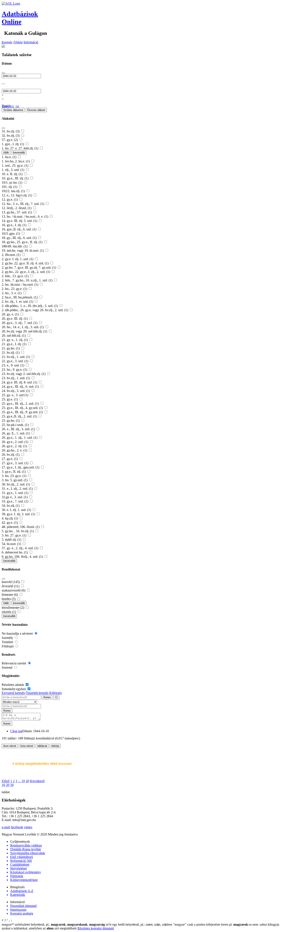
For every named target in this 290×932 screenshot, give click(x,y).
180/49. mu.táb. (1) (15, 246)
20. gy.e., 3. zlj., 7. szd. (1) (20, 323)
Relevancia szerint (14, 663)
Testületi (8, 642)
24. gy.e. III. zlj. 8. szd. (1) (20, 382)
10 (3, 785)
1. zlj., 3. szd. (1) (13, 170)
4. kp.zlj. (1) (10, 518)
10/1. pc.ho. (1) (12, 182)
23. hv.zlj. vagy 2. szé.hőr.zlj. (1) (24, 374)
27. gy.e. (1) (10, 459)
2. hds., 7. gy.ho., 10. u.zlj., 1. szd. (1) (27, 280)
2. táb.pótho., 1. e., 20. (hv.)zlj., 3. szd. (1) (30, 306)
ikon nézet (9, 746)
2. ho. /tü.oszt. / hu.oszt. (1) (20, 284)
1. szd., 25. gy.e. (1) (15, 165)
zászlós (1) (9, 612)
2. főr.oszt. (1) (11, 255)
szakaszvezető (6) (14, 590)
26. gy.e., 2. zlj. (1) (15, 446)
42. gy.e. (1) (10, 522)
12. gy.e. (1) (10, 199)
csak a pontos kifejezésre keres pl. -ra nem (216, 924)
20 (27, 781)
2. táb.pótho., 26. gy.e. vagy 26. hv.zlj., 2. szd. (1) (35, 310)
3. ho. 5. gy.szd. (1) (15, 480)
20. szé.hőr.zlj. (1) (14, 335)
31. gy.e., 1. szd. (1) (15, 493)
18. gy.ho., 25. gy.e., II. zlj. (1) (22, 242)
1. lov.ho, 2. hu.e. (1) (16, 161)
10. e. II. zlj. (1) (12, 174)
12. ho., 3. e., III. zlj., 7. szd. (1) (23, 204)
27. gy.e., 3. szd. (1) (15, 463)
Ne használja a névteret (18, 633)
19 (23, 781)
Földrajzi (8, 646)
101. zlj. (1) (10, 187)
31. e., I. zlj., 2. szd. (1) (18, 488)
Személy (8, 638)
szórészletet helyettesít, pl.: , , (53, 924)
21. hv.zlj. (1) (11, 352)
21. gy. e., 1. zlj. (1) (15, 340)
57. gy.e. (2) (10, 140)
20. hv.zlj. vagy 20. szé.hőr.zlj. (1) (25, 331)
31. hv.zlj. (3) (11, 131)
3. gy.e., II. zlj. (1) (14, 471)
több (6, 152)
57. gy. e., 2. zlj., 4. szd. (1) (20, 548)
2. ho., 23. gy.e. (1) (15, 289)
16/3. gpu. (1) (11, 233)
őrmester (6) (10, 594)
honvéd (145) (11, 582)
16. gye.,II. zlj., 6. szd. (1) (19, 229)
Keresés (7, 42)
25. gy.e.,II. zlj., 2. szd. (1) (20, 416)
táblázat (42, 746)
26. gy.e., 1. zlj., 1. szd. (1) (20, 437)
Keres (47, 697)
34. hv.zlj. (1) (11, 505)
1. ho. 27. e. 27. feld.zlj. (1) (20, 148)
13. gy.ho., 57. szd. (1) (17, 212)
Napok (6, 106)
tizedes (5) (9, 599)
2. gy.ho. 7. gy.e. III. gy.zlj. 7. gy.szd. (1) (29, 267)
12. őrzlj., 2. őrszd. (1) (17, 208)
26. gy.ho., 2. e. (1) (15, 450)
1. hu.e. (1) (9, 157)
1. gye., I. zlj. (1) (13, 144)
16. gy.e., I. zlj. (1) (14, 225)
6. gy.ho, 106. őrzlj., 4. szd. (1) (23, 556)
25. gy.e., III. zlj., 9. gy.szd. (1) (23, 412)
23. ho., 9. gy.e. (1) (15, 369)
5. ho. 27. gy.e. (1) (14, 535)
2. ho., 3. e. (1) (12, 293)
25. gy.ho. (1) (11, 420)
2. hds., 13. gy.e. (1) (15, 276)
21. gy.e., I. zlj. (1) (14, 344)
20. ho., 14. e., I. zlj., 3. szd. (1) (23, 327)
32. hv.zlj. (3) (11, 135)
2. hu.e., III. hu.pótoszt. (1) (20, 297)
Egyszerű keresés (13, 693)
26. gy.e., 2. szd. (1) (15, 442)
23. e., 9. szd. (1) (13, 365)
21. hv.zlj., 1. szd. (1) (16, 357)
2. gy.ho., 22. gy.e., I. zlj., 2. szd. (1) (26, 272)
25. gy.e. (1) (10, 399)
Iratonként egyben (14, 689)
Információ (31, 42)
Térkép (18, 42)
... (19, 781)
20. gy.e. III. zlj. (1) (15, 318)
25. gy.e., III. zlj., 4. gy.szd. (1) (23, 408)
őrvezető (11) (11, 586)
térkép (55, 746)
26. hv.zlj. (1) (11, 454)
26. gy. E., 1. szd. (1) (16, 433)
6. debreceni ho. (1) (15, 552)
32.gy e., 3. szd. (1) (15, 497)
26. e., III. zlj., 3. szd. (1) (19, 429)
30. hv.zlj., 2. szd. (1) (16, 484)
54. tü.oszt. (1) (12, 544)
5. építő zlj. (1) (12, 539)
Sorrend (7, 667)
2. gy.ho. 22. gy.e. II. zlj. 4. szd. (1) (25, 263)
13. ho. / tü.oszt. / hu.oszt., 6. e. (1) (25, 216)
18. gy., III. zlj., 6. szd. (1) (19, 238)
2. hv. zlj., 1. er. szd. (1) (18, 301)
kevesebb (19, 152)
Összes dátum (36, 110)
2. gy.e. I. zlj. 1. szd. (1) (18, 259)
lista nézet (26, 746)
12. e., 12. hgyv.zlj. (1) (17, 195)
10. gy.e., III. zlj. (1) (15, 178)
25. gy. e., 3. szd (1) (15, 395)
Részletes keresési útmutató (95, 928)
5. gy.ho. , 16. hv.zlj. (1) (18, 531)
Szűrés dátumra (13, 110)
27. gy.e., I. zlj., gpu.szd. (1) (21, 467)
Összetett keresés (37, 693)
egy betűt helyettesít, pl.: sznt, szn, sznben (139, 924)
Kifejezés (55, 693)
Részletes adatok (13, 685)
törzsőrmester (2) (13, 607)
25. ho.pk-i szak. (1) (16, 425)
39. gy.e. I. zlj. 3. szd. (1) (19, 514)
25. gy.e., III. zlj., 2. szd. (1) (21, 403)
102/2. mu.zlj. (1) (14, 191)
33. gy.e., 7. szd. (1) (15, 501)
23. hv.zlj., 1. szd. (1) (16, 378)
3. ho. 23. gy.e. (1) (14, 476)
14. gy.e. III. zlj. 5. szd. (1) (20, 221)
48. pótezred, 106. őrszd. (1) (21, 527)
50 (12, 785)
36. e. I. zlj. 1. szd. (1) (17, 510)
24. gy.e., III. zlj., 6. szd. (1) (21, 386)
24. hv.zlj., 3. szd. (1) (16, 391)
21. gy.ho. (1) (11, 348)
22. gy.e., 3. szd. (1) (15, 361)
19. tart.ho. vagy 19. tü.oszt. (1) (23, 250)
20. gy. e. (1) (11, 314)
